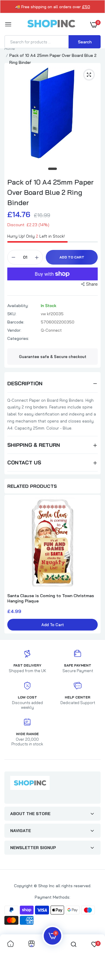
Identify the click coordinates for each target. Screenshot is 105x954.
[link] (10, 944)
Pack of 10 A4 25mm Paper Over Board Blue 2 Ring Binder (50, 192)
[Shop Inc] (51, 24)
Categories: (18, 338)
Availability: (18, 305)
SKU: (11, 313)
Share (92, 284)
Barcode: (15, 322)
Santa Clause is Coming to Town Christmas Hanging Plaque (50, 598)
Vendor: (14, 330)
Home (9, 48)
